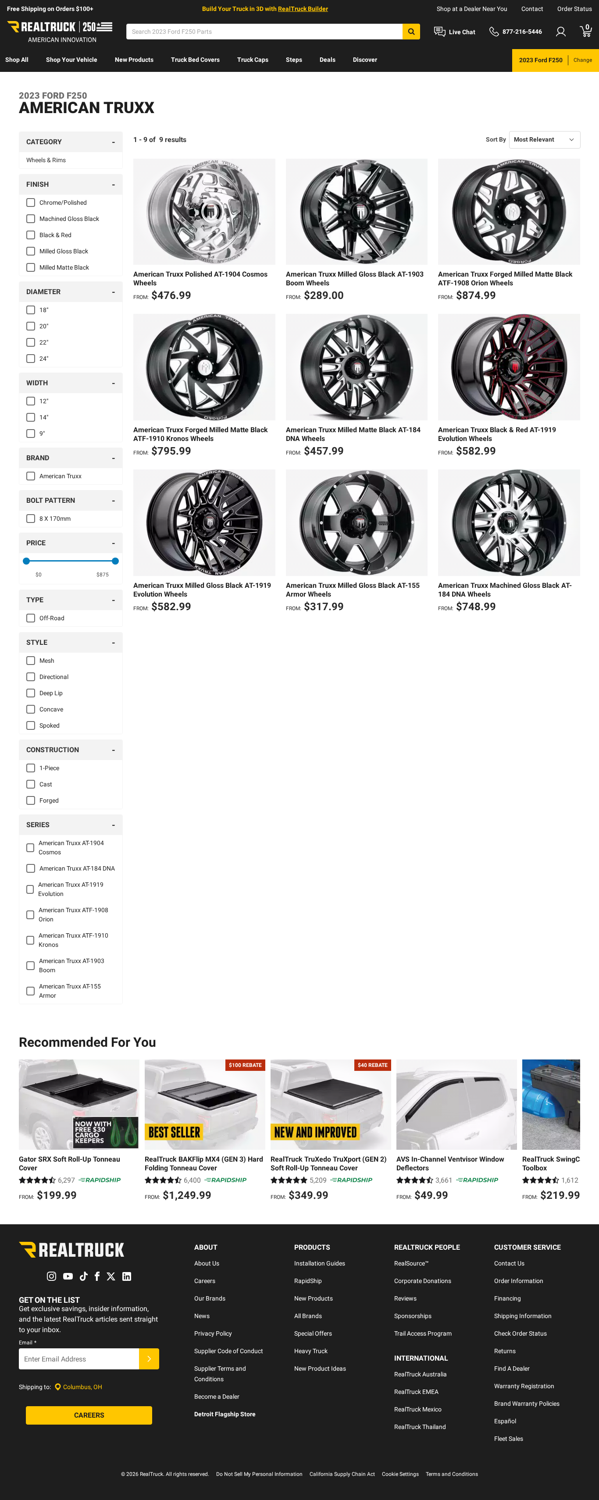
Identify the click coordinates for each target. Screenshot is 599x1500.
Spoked (49, 725)
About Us (206, 1263)
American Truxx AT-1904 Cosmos (71, 847)
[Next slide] (571, 1131)
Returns (505, 1350)
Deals (327, 59)
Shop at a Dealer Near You (472, 8)
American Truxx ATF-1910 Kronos (73, 940)
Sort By (496, 139)
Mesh (46, 660)
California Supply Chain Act (342, 1474)
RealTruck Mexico (418, 1409)
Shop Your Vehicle (71, 59)
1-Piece (49, 767)
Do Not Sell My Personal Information (259, 1474)
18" (43, 309)
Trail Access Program (423, 1333)
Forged (49, 800)
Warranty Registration (524, 1386)
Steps (294, 59)
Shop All (17, 59)
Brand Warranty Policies (527, 1403)
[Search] (411, 31)
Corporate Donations (422, 1280)
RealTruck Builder (303, 8)
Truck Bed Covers (195, 59)
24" (43, 358)
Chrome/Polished (63, 202)
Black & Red (55, 234)
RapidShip (308, 1280)
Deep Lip (51, 693)
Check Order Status (520, 1333)
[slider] (26, 561)
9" (42, 433)
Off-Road (51, 618)
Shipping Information (523, 1315)
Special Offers (313, 1333)
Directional (53, 676)
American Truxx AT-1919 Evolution (70, 889)
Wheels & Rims (46, 160)
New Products (134, 59)
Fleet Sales (508, 1438)
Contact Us (509, 1263)
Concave (51, 709)
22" (43, 342)
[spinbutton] (39, 574)
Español (505, 1421)
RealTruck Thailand (420, 1426)
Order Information (518, 1280)
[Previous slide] (27, 1131)
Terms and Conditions (452, 1474)
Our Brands (209, 1298)
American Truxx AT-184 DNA (77, 868)
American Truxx (60, 476)
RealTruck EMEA (416, 1391)
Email (27, 1343)
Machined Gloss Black (69, 218)
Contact (532, 8)
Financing (507, 1298)
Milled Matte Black (64, 267)
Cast (45, 784)
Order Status (574, 8)
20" (43, 326)
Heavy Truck (311, 1350)
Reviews (405, 1298)
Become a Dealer (216, 1396)
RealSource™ (411, 1263)
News (202, 1315)
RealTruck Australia (420, 1374)
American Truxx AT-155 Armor (70, 991)
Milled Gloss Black (63, 251)
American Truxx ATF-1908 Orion (73, 914)
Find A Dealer (512, 1368)
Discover (365, 59)
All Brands (308, 1315)
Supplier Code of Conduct (228, 1350)
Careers (204, 1280)
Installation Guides (319, 1263)
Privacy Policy (213, 1333)
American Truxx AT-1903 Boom (71, 965)
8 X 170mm (55, 518)
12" (43, 401)
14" (43, 417)
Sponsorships (412, 1315)
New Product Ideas (320, 1368)
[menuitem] (17, 60)
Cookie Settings (400, 1474)
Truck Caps (252, 59)
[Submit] (149, 1358)
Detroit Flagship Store (225, 1414)
